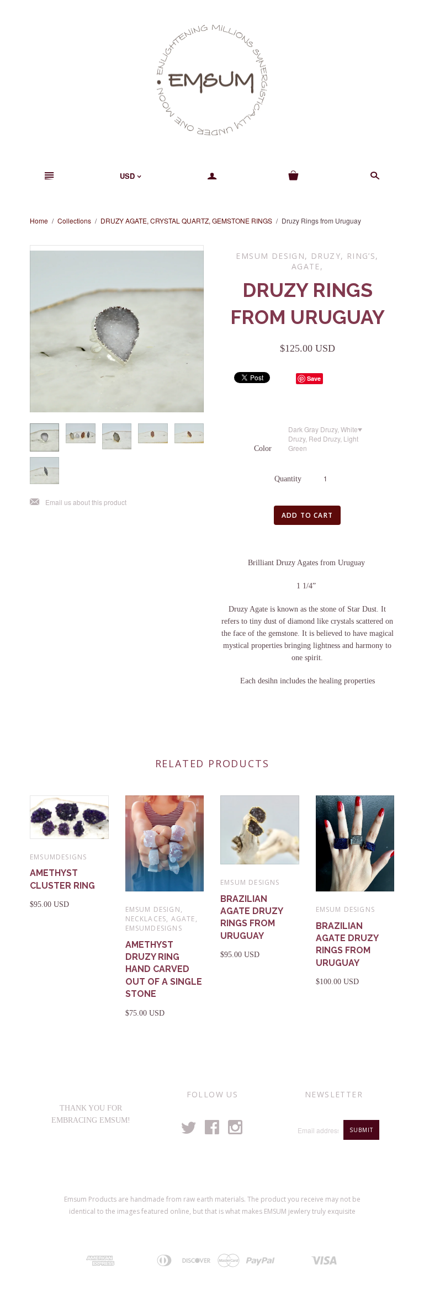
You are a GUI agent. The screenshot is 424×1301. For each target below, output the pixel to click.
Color (263, 448)
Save (314, 378)
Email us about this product (78, 502)
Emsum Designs (250, 882)
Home (39, 220)
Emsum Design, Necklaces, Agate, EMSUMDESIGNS (161, 919)
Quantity (287, 479)
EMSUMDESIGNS (58, 857)
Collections (74, 220)
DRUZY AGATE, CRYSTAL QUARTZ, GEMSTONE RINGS (186, 220)
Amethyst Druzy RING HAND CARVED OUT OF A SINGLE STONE (163, 969)
